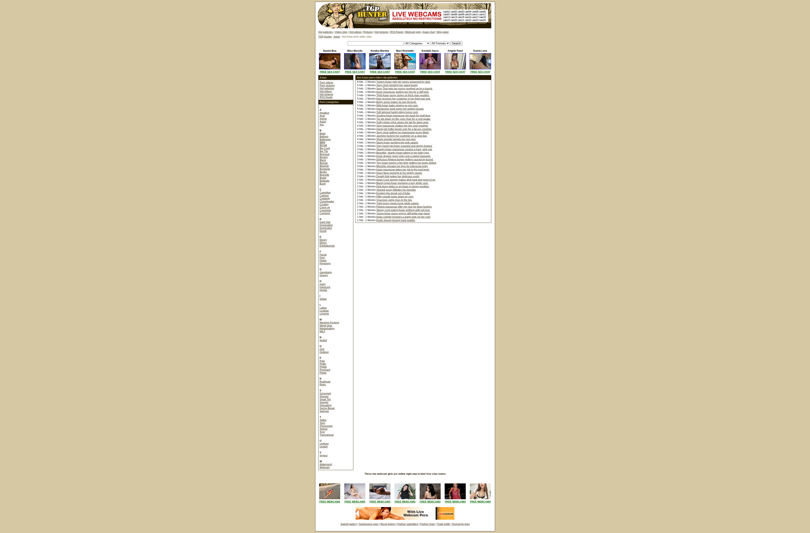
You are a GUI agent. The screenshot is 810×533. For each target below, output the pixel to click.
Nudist (323, 340)
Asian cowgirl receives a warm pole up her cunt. (403, 216)
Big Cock (325, 148)
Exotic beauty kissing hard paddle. (396, 220)
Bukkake (324, 180)
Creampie (325, 210)
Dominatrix (326, 228)
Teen (322, 423)
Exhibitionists (327, 245)
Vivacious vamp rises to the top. (394, 200)
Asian (336, 36)
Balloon (324, 136)
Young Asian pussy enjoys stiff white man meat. (403, 213)
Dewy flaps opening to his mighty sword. (399, 173)
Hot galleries (325, 32)
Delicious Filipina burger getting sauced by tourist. (404, 159)
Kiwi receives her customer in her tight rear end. (403, 98)
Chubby (324, 204)
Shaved (324, 396)
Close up (325, 207)
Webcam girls (413, 32)
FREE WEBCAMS (329, 501)
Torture (324, 428)
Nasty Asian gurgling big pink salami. (397, 142)
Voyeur (324, 455)
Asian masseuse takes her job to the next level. (403, 169)
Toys (322, 431)
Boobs (323, 171)
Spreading (326, 405)
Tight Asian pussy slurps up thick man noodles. (403, 95)
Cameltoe (325, 192)
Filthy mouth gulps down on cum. (395, 196)
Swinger (324, 411)
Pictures (368, 32)
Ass (322, 124)
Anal (322, 115)
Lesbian (324, 310)
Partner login (427, 524)
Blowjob (324, 166)
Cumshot (325, 213)
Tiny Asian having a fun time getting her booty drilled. (406, 162)
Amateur (324, 112)
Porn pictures (327, 85)
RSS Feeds (396, 32)
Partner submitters (407, 524)
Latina (323, 307)
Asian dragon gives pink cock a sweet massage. (403, 156)
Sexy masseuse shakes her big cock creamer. (402, 125)
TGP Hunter (325, 36)
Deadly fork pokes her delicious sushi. (398, 176)
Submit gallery (348, 524)
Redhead (325, 381)
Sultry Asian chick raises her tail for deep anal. (402, 122)
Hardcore (325, 287)
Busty (323, 183)
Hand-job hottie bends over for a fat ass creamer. (404, 129)
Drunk (323, 231)
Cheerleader (327, 201)
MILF (322, 331)
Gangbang (326, 272)
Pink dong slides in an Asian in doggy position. (402, 186)
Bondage (325, 169)
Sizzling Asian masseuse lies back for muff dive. (403, 115)
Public (323, 372)
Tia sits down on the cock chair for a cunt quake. (403, 119)
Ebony (323, 239)
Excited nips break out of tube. (393, 193)
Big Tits (324, 151)
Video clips (341, 32)
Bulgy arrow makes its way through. (396, 102)
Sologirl (324, 402)
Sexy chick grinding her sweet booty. (397, 85)
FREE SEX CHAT (330, 71)
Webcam (325, 467)
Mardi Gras (326, 325)
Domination (326, 225)
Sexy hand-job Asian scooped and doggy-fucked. (404, 146)
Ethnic (323, 242)
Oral (322, 349)
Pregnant (325, 369)
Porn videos (326, 82)
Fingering (325, 263)
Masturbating (327, 328)
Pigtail (323, 366)
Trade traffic (443, 524)
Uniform (324, 443)
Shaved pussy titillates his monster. (396, 189)
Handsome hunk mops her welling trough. (400, 108)
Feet (322, 257)
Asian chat (429, 32)
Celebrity (325, 198)
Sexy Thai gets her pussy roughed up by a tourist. (404, 88)
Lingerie (324, 313)
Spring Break (327, 408)
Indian (323, 299)
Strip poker (442, 32)
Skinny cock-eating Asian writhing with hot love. (403, 210)
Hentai (323, 290)
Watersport (326, 464)
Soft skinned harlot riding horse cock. (397, 112)
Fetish (323, 260)
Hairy (323, 284)
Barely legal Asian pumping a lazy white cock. (402, 183)
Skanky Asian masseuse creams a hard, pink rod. (404, 149)
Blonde (324, 163)
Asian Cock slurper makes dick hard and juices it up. (406, 179)
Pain (322, 361)
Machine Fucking (329, 322)
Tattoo (323, 420)
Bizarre (324, 157)
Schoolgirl (325, 393)
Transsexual (327, 434)
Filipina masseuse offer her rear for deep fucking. (404, 206)
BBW (322, 142)
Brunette (324, 174)
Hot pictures (381, 32)
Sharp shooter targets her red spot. (396, 139)
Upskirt (324, 446)
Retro (323, 384)
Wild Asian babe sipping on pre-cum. (397, 105)
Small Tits (325, 399)
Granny (324, 275)
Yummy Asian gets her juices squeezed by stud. (403, 81)
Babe (323, 133)
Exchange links (461, 524)
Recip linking (388, 524)
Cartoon (324, 195)
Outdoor (324, 352)
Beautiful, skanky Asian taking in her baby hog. (402, 152)
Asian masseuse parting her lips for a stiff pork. (402, 92)
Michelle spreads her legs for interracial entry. (402, 166)
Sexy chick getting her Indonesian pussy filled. (402, 132)
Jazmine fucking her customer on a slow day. (401, 135)
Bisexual (324, 154)
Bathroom (325, 139)
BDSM (323, 145)
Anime (323, 118)
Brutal (323, 177)
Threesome (326, 426)
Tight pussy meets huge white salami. (397, 203)
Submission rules (369, 524)
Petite (323, 364)
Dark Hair (325, 222)
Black (323, 160)
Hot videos (355, 32)
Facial (323, 254)
